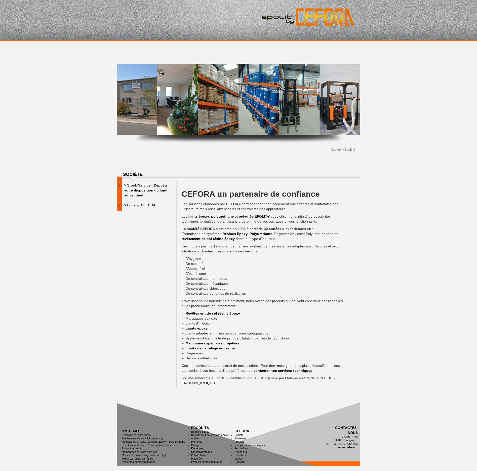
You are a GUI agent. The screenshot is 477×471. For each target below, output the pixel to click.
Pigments (196, 441)
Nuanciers (241, 451)
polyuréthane (222, 216)
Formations (241, 448)
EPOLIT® (262, 216)
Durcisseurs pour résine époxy (210, 434)
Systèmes (131, 431)
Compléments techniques (250, 445)
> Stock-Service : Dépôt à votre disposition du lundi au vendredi (146, 190)
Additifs (195, 438)
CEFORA (242, 431)
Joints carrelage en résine (137, 458)
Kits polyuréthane (201, 451)
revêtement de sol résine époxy (208, 239)
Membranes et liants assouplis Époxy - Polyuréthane (153, 441)
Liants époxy (197, 328)
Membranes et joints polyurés (139, 451)
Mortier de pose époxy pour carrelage (144, 455)
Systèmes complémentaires (138, 461)
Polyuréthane (261, 234)
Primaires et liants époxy (136, 434)
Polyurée (196, 458)
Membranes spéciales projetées (212, 343)
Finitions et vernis (132, 448)
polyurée (246, 216)
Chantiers (240, 455)
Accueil (336, 149)
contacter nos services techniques (282, 371)
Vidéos (239, 458)
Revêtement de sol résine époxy (213, 313)
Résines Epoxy (235, 234)
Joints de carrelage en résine (210, 348)
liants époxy (198, 216)
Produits (200, 428)
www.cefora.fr (348, 447)
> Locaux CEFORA (140, 205)
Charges (196, 445)
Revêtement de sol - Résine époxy (142, 438)
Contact (239, 461)
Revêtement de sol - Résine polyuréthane (147, 445)
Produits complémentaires (206, 461)
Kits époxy (197, 448)
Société (239, 434)
